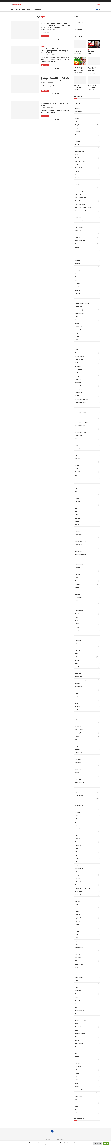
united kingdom (87, 1066)
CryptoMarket (87, 435)
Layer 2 (87, 693)
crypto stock (87, 382)
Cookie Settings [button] (97, 1143)
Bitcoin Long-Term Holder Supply (87, 207)
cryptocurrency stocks (87, 432)
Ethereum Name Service (87, 554)
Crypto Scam (87, 379)
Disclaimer (44, 1137)
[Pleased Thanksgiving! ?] (80, 44)
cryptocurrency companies (87, 399)
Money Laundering (87, 782)
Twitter (87, 1056)
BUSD (87, 273)
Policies (87, 851)
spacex (87, 984)
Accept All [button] (106, 1143)
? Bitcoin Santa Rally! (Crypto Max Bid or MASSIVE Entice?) (80, 69)
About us (37, 1137)
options (87, 818)
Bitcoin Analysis (88, 191)
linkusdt (87, 703)
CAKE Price (87, 283)
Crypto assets (87, 353)
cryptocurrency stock (87, 429)
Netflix (87, 789)
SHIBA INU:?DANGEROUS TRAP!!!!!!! (77, 87)
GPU (87, 643)
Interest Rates (87, 676)
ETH (87, 511)
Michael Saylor (87, 752)
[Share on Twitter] (55, 39)
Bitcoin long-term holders (87, 210)
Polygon (87, 865)
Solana (87, 980)
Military (87, 772)
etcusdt (87, 505)
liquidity (87, 709)
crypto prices (87, 376)
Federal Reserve (87, 610)
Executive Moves (87, 590)
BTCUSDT (87, 270)
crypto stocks (87, 386)
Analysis (87, 125)
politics (87, 858)
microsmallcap (87, 766)
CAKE (87, 280)
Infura (87, 663)
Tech (87, 1007)
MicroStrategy (87, 769)
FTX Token (87, 623)
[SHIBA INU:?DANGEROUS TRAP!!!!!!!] (80, 80)
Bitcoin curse (87, 194)
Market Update (87, 733)
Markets (87, 736)
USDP (87, 1079)
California (87, 293)
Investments (87, 683)
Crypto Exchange (87, 359)
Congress (87, 333)
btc (87, 250)
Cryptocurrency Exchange (87, 402)
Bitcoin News (88, 799)
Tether (87, 1030)
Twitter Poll (87, 1060)
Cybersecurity (87, 438)
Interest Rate (87, 673)
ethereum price (87, 561)
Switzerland (87, 1003)
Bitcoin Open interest (87, 220)
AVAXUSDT (87, 164)
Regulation (43, 101)
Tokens (87, 1036)
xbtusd (87, 1109)
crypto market (87, 366)
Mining (87, 775)
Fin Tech (87, 614)
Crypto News (87, 372)
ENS (87, 485)
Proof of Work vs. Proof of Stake (87, 888)
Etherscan (87, 567)
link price (87, 699)
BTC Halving (87, 257)
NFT (87, 802)
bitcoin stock (87, 230)
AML (87, 121)
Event (87, 580)
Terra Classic (87, 1027)
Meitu (87, 739)
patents (87, 835)
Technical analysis (87, 1010)
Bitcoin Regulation (87, 227)
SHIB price (87, 954)
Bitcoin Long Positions (87, 204)
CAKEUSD (87, 286)
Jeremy (43, 29)
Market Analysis (87, 729)
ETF (87, 508)
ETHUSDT (87, 574)
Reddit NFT (87, 911)
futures (87, 630)
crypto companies (87, 356)
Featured (87, 604)
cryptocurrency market (87, 412)
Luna (87, 716)
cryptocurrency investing (87, 405)
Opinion (87, 815)
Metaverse (87, 749)
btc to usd (87, 263)
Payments (87, 838)
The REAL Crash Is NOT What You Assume (93, 51)
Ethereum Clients (87, 544)
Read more (44, 36)
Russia (87, 937)
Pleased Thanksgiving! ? (78, 50)
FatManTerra (87, 600)
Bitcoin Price (87, 224)
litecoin (87, 713)
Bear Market (87, 177)
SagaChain (87, 941)
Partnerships (87, 832)
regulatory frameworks (87, 918)
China (87, 316)
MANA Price (87, 726)
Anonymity (87, 128)
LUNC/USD (87, 719)
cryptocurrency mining (87, 415)
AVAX (87, 154)
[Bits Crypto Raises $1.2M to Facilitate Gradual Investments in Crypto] (25, 84)
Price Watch (87, 884)
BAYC (87, 174)
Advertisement (87, 111)
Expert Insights (87, 597)
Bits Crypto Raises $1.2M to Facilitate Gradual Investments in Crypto (55, 79)
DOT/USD (87, 471)
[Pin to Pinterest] (57, 39)
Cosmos (87, 339)
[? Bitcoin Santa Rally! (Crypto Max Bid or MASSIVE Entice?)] (80, 61)
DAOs (87, 442)
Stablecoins (87, 990)
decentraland (87, 448)
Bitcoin (87, 187)
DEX (87, 462)
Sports (87, 987)
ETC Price (87, 495)
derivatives (87, 458)
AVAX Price (87, 158)
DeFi (87, 455)
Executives (87, 594)
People (87, 842)
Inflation (87, 660)
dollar (87, 468)
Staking (87, 993)
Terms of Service (71, 1137)
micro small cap (87, 756)
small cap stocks (87, 977)
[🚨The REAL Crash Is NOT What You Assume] (94, 44)
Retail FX (87, 924)
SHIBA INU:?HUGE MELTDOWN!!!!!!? (92, 86)
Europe (87, 577)
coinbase (87, 323)
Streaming (87, 1000)
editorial (87, 481)
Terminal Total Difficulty (87, 1020)
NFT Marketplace (87, 805)
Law (87, 690)
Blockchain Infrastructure (87, 240)
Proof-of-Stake (87, 891)
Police (87, 848)
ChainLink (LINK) (87, 310)
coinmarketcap (87, 326)
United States (87, 1070)
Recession (87, 901)
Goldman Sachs (87, 637)
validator (87, 1086)
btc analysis (87, 253)
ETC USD (87, 498)
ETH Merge (87, 518)
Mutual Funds (87, 785)
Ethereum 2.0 (87, 534)
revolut (87, 927)
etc (87, 491)
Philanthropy (87, 845)
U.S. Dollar (87, 1063)
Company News (87, 329)
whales (87, 1103)
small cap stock (87, 974)
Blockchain (87, 237)
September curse (87, 947)
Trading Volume (87, 1043)
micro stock (87, 759)
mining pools (87, 779)
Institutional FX (87, 670)
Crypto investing (87, 362)
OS (87, 822)
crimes (87, 346)
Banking (87, 171)
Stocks (87, 997)
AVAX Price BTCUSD (87, 161)
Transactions (87, 1046)
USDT (87, 1083)
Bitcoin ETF (87, 201)
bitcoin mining (87, 217)
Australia (87, 144)
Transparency (87, 1050)
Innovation (87, 666)
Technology (87, 1013)
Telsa (87, 1017)
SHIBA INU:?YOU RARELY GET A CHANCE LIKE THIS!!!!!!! (92, 70)
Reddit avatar (87, 908)
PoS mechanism (87, 868)
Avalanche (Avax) (87, 151)
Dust (87, 475)
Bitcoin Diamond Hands (87, 197)
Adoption (87, 108)
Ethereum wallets (87, 564)
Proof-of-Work (87, 894)
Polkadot (87, 861)
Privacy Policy (52, 1137)
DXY (87, 478)
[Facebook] (97, 9)
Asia (87, 134)
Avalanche (87, 148)
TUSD (87, 1053)
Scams (87, 944)
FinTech (87, 620)
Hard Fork (87, 650)
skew (87, 967)
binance (87, 184)
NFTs (87, 808)
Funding (87, 627)
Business (87, 277)
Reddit (87, 904)
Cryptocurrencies (87, 392)
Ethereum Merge (87, 547)
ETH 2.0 (87, 514)
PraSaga (87, 875)
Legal (87, 696)
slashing (87, 970)
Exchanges (43, 46)
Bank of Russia (87, 167)
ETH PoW (87, 521)
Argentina (87, 131)
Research (87, 921)
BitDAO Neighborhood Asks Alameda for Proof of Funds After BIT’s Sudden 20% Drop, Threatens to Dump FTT (55, 25)
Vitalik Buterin (87, 1096)
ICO (41, 21)
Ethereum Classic (87, 538)
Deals (87, 445)
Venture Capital (87, 1089)
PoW (87, 871)
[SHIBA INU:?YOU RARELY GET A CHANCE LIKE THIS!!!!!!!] (94, 61)
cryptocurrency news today (87, 422)
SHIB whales (87, 957)
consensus (87, 336)
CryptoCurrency (87, 395)
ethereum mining (87, 551)
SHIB (87, 951)
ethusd (87, 571)
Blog (23, 9)
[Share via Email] (58, 39)
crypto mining (87, 369)
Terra (87, 1023)
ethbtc (87, 528)
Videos (18, 9)
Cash (87, 296)
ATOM (87, 138)
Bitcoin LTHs (87, 214)
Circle (87, 319)
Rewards (87, 931)
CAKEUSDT (87, 290)
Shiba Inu (87, 961)
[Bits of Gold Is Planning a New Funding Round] (25, 110)
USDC (87, 1076)
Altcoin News (88, 795)
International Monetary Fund (87, 680)
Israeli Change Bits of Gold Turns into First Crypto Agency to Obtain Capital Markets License (55, 50)
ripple (87, 934)
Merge (87, 746)
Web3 (87, 1099)
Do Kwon (87, 465)
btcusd (87, 267)
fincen (87, 617)
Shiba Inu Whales (87, 964)
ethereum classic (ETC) (87, 541)
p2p (87, 825)
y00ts (87, 1112)
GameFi (87, 633)
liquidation (87, 706)
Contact (79, 1137)
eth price (87, 524)
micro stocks (87, 762)
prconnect (87, 878)
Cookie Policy (61, 1137)
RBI (87, 898)
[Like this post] (52, 39)
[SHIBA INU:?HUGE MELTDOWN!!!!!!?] (94, 80)
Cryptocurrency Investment (87, 409)
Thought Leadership (87, 1033)
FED (87, 607)
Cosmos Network (87, 343)
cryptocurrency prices (87, 425)
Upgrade (87, 1073)
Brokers (87, 247)
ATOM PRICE (87, 141)
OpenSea (87, 812)
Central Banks (87, 306)
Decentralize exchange (87, 452)
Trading (87, 1040)
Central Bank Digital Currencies (87, 303)
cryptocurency (87, 389)
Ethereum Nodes (87, 557)
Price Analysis (87, 881)
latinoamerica (87, 686)
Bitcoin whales (87, 234)
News (28, 9)
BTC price (87, 260)
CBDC (87, 300)
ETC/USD (87, 501)
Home (12, 9)
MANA (87, 723)
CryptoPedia (36, 9)
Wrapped (87, 1106)
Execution (87, 587)
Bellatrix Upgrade (87, 181)
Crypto (87, 349)
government (87, 640)
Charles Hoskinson (87, 313)
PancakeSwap (87, 828)
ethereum (87, 531)
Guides (87, 647)
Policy (87, 855)
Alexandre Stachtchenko (87, 115)
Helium (87, 653)
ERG (87, 488)
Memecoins (87, 742)
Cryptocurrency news (87, 419)
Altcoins (87, 118)
